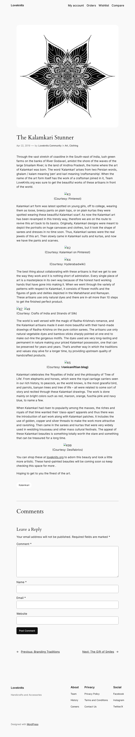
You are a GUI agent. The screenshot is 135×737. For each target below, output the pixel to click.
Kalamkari (24, 485)
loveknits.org (55, 457)
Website (21, 613)
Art (66, 145)
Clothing (73, 145)
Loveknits (17, 5)
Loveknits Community (50, 145)
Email (21, 597)
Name (21, 582)
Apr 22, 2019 (23, 145)
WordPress (32, 724)
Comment (24, 544)
